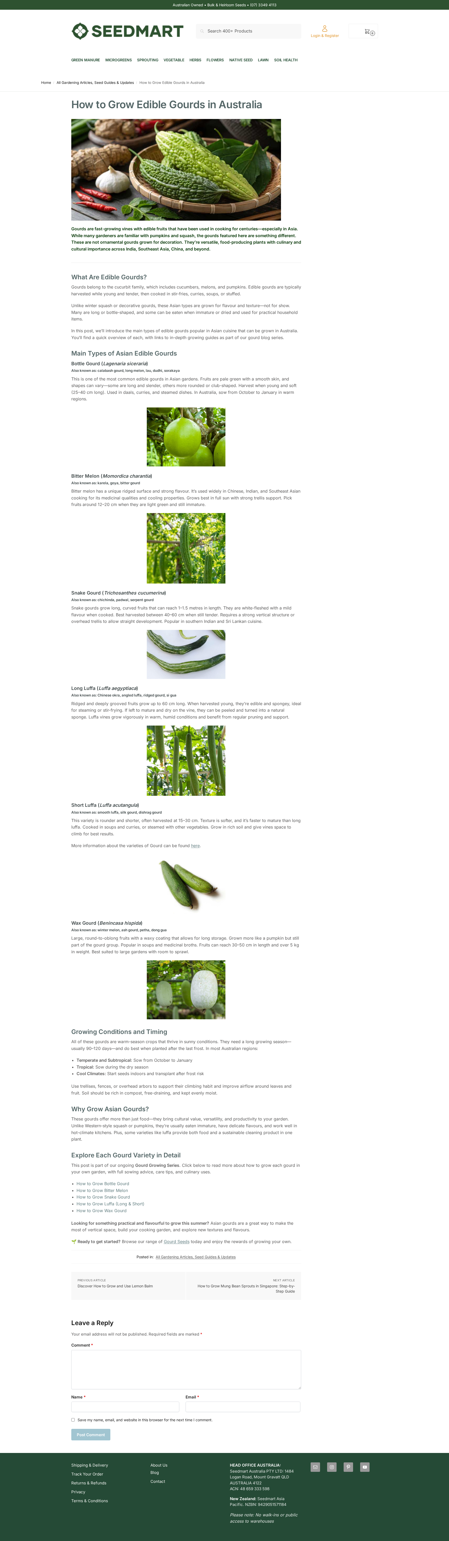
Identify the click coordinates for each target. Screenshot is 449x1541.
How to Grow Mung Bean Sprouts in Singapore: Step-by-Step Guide (246, 1288)
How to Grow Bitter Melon (102, 1190)
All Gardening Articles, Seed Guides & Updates (95, 82)
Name (78, 1397)
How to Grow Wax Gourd (102, 1210)
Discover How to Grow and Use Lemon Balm (115, 1286)
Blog (154, 1472)
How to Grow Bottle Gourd (103, 1183)
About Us (158, 1465)
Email (192, 1397)
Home (46, 82)
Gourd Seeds (177, 1241)
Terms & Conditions (89, 1500)
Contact (157, 1481)
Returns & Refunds (88, 1482)
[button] (363, 31)
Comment (82, 1345)
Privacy (78, 1491)
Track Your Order (87, 1474)
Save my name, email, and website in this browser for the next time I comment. (145, 1420)
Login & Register (325, 35)
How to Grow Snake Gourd (103, 1197)
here (195, 845)
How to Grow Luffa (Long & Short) (110, 1203)
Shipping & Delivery (89, 1465)
